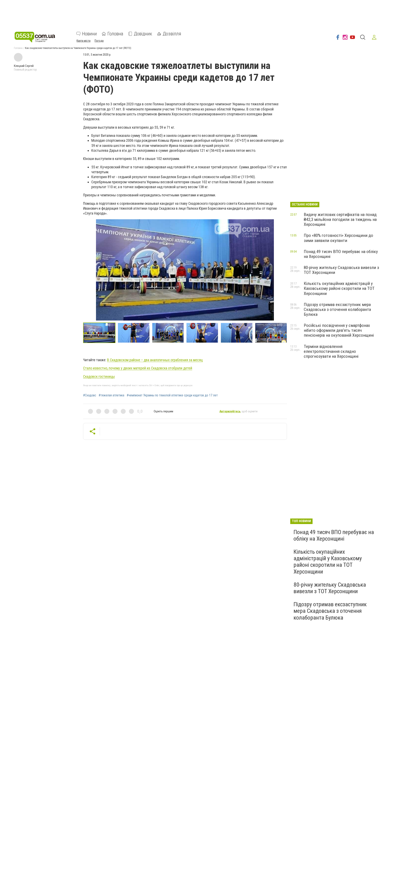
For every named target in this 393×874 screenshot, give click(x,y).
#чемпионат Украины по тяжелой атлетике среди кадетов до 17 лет (172, 395)
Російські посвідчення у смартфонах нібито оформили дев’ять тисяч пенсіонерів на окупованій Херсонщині (339, 330)
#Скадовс (89, 395)
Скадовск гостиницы (99, 376)
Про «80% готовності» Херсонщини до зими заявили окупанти (338, 238)
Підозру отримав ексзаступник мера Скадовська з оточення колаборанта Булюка (337, 309)
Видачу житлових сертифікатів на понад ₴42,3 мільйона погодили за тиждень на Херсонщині (340, 219)
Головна (115, 34)
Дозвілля (172, 34)
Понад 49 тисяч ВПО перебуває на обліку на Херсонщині (334, 535)
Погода (99, 40)
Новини (89, 34)
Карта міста (83, 40)
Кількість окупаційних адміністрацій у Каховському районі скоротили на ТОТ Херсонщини (339, 288)
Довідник (143, 34)
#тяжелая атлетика (111, 395)
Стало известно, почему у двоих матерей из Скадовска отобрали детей (137, 368)
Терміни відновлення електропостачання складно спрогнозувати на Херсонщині (331, 351)
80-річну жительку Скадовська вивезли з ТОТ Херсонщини (330, 588)
